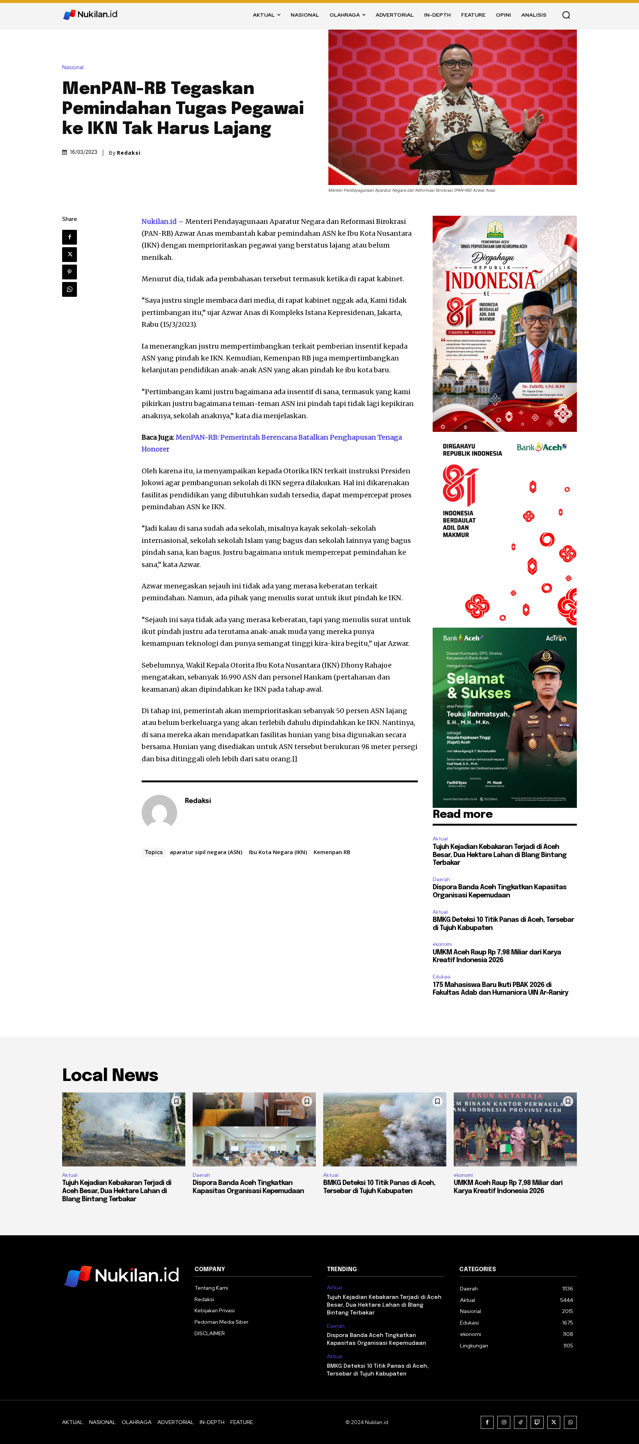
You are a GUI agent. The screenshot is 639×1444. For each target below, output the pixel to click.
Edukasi (441, 977)
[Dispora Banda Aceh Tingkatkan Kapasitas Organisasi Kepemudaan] (254, 1129)
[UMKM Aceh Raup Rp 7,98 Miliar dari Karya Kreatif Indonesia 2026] (515, 1129)
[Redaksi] (159, 812)
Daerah (441, 879)
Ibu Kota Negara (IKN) (278, 852)
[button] (566, 15)
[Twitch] (537, 1422)
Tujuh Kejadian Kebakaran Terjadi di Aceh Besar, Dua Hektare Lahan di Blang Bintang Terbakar (500, 855)
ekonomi (442, 944)
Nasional (73, 67)
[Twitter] (69, 254)
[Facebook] (69, 237)
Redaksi (129, 153)
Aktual (440, 839)
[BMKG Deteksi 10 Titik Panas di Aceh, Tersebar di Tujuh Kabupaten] (384, 1129)
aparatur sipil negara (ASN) (206, 852)
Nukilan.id (159, 221)
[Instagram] (503, 1422)
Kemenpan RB (332, 852)
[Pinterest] (69, 272)
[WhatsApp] (69, 289)
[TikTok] (520, 1422)
